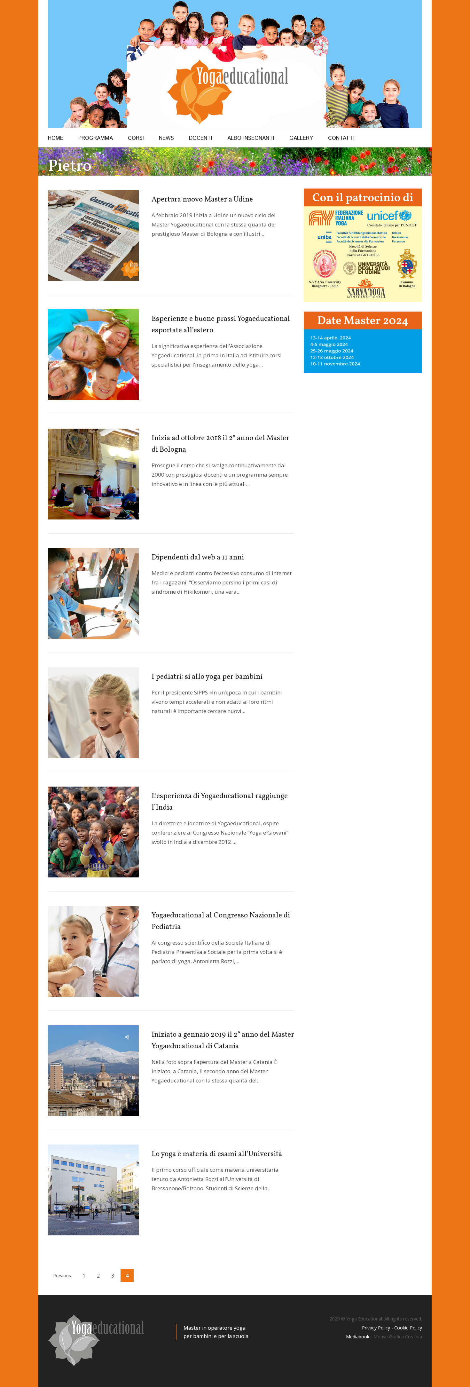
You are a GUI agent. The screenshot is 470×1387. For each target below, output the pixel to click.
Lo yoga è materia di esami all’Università (217, 1154)
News (166, 138)
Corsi (136, 138)
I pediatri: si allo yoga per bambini (207, 677)
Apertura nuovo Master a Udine (202, 199)
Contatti (341, 138)
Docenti (200, 138)
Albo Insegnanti (250, 138)
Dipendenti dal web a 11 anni (198, 557)
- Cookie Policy (406, 1328)
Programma (95, 138)
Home (55, 138)
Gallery (301, 138)
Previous (62, 1275)
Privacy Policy (376, 1328)
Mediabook (357, 1337)
